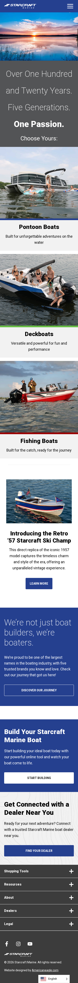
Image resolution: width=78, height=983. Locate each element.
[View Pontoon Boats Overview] (39, 198)
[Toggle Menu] (70, 6)
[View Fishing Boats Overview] (39, 409)
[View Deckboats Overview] (39, 306)
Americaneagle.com (45, 970)
